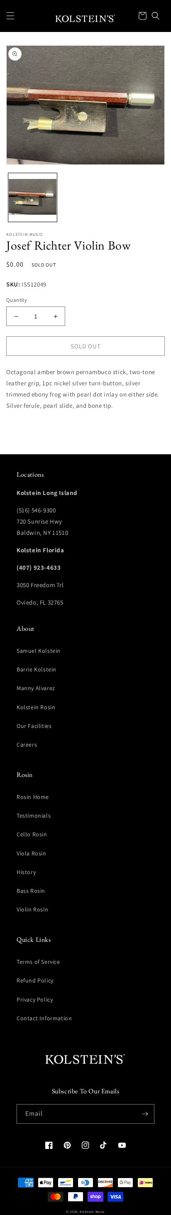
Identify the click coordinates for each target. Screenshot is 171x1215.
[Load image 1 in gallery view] (32, 197)
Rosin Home (33, 797)
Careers (27, 744)
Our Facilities (34, 726)
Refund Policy (35, 980)
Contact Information (44, 1018)
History (26, 872)
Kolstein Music (92, 1211)
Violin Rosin (32, 909)
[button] (10, 16)
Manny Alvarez (36, 688)
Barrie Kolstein (36, 669)
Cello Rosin (32, 834)
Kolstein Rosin (36, 707)
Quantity (16, 300)
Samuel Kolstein (39, 650)
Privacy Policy (35, 999)
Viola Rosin (31, 853)
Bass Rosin (31, 890)
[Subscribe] (145, 1114)
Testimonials (34, 815)
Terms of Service (38, 961)
